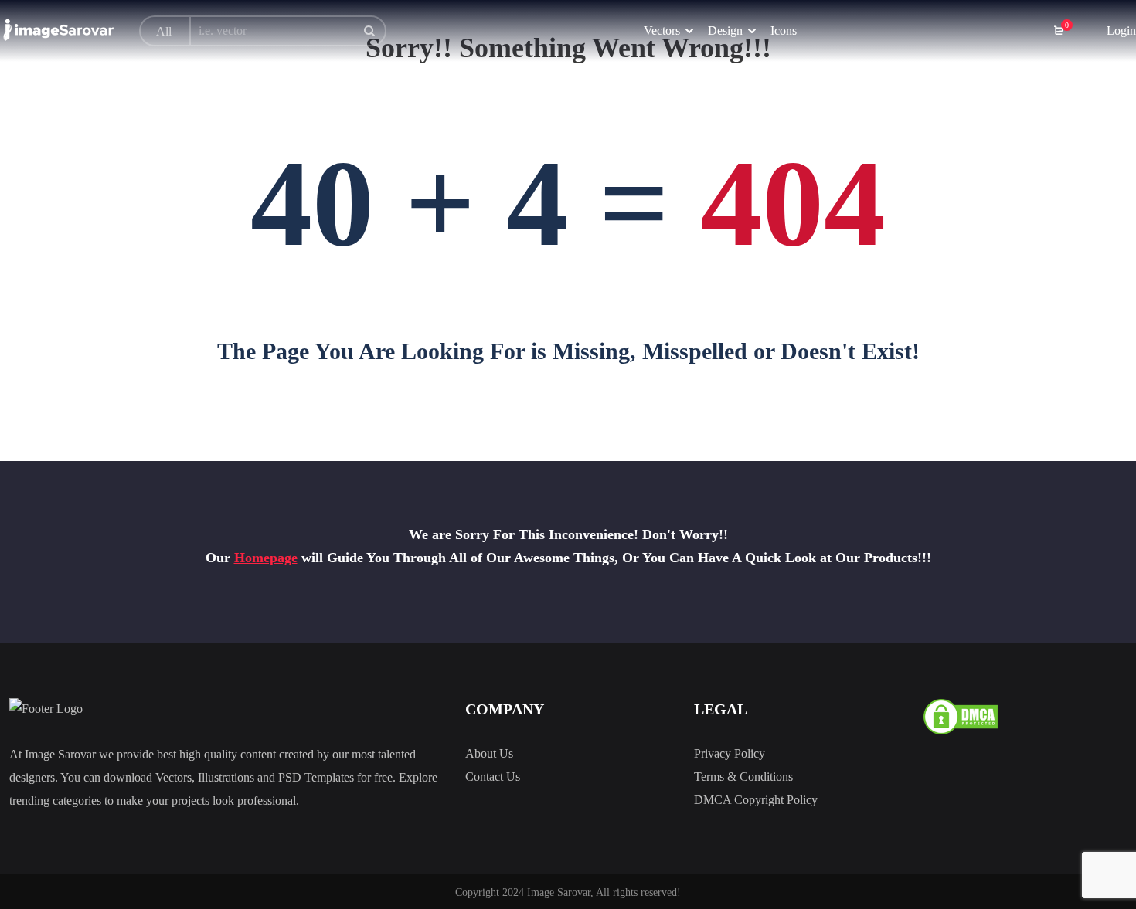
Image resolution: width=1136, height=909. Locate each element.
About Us (489, 753)
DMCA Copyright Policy (756, 799)
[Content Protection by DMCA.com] (960, 715)
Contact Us (492, 776)
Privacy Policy (729, 753)
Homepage (266, 557)
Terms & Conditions (743, 776)
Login (1120, 30)
